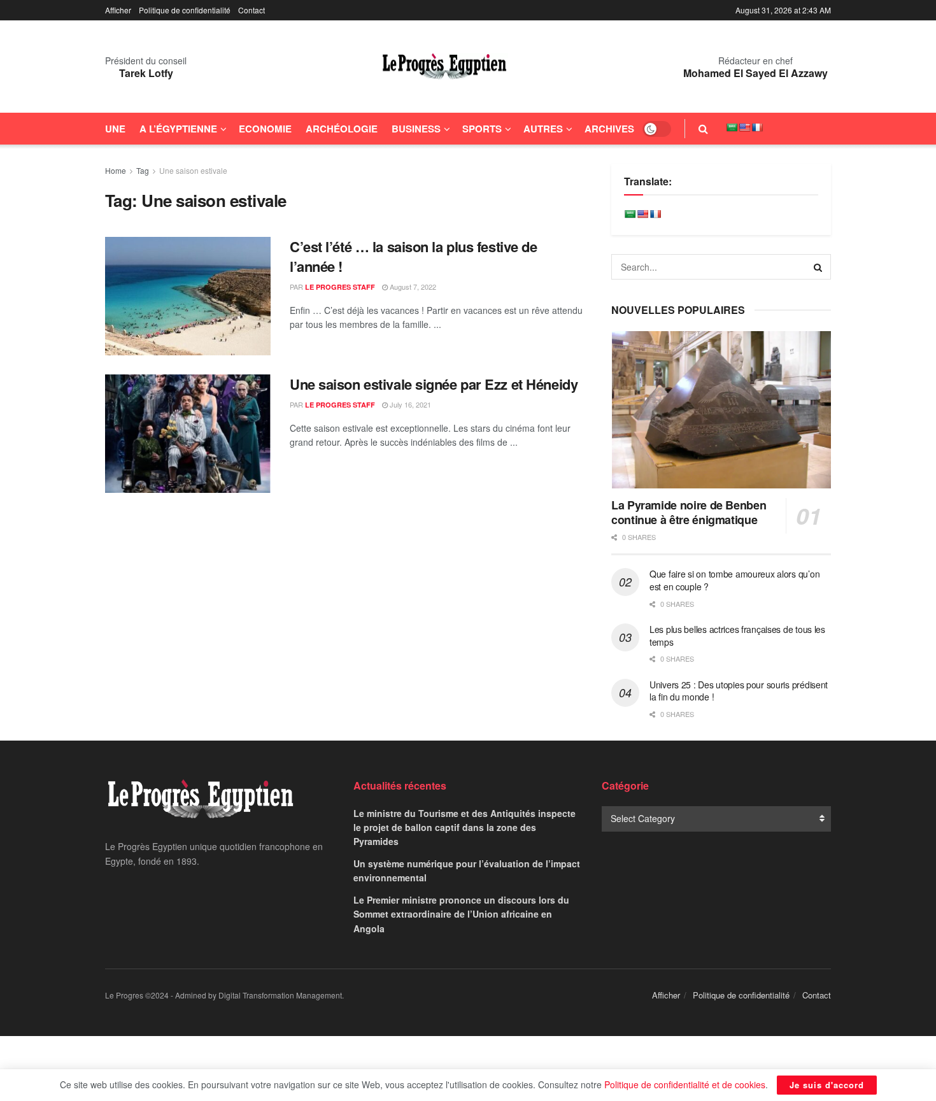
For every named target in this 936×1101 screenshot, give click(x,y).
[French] (757, 127)
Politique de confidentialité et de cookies (684, 1084)
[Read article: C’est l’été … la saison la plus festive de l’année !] (188, 296)
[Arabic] (731, 127)
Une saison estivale (193, 170)
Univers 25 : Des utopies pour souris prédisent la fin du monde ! (738, 691)
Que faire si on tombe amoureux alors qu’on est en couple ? (734, 580)
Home (115, 170)
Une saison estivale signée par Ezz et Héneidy (434, 384)
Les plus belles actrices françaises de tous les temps (737, 635)
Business (416, 129)
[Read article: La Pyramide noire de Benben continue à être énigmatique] (721, 409)
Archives (609, 129)
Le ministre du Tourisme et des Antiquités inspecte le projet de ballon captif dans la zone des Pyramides (464, 827)
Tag (142, 170)
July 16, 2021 (409, 404)
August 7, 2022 (412, 286)
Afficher (118, 9)
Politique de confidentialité (184, 9)
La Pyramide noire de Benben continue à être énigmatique (688, 512)
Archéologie (342, 129)
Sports (482, 129)
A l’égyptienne (178, 129)
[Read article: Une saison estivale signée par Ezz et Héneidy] (188, 433)
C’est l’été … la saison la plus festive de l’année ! (413, 256)
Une (115, 129)
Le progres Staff (340, 287)
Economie (265, 129)
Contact (251, 9)
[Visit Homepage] (444, 67)
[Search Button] (703, 129)
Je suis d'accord (827, 1085)
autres (543, 129)
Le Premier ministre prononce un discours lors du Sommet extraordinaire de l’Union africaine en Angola (461, 914)
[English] (744, 127)
